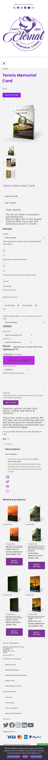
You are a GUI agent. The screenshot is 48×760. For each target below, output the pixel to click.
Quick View (8, 524)
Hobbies (12, 432)
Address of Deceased (10, 297)
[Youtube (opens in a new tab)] (29, 8)
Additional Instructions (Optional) (13, 373)
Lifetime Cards (10, 681)
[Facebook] (24, 477)
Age (4, 309)
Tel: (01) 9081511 (8, 655)
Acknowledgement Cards (13, 686)
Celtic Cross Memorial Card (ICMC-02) (13, 622)
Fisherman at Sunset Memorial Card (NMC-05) (14, 551)
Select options (14, 562)
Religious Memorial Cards (35, 618)
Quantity (5, 234)
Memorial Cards (10, 664)
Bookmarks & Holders (12, 670)
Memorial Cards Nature (14, 547)
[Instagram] (18, 725)
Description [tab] (8, 444)
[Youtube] (30, 725)
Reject (25, 756)
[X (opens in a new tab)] (14, 8)
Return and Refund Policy (13, 713)
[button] (24, 57)
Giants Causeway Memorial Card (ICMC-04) (35, 554)
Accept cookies (13, 756)
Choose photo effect (9, 366)
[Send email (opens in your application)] (33, 8)
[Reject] (45, 753)
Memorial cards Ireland (23, 432)
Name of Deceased (9, 290)
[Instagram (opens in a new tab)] (21, 8)
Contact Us (8, 697)
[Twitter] (24, 481)
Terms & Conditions (11, 708)
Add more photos (19, 360)
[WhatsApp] (24, 491)
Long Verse (6, 338)
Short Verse (6, 331)
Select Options (12, 95)
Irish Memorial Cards (35, 547)
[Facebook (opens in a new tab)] (18, 8)
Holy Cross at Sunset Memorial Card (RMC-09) (36, 623)
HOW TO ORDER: (10, 203)
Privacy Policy (9, 703)
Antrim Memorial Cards (36, 546)
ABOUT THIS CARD (11, 196)
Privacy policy (36, 756)
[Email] (24, 486)
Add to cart (10, 402)
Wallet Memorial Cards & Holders (15, 675)
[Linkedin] (24, 725)
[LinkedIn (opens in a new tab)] (25, 8)
